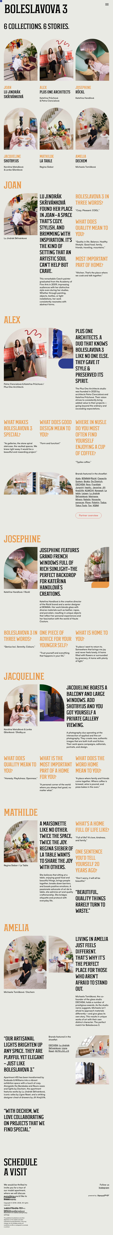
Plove (88, 502)
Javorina (97, 487)
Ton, (90, 505)
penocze (80, 502)
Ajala (78, 478)
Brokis (87, 481)
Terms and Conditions (11, 1208)
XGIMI (96, 505)
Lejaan (85, 493)
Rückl (93, 478)
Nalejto (87, 499)
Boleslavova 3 (36, 9)
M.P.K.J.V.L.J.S (62, 1051)
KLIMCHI (89, 490)
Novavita (96, 499)
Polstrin (95, 502)
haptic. (88, 487)
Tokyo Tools (81, 505)
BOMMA (86, 478)
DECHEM (80, 484)
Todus (103, 502)
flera (88, 484)
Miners (79, 499)
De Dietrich (96, 481)
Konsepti (99, 490)
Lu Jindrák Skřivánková (59, 1046)
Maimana (93, 496)
